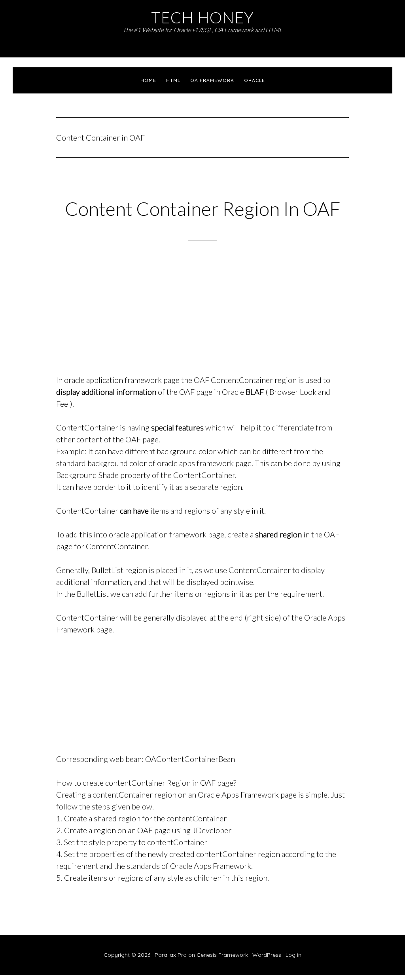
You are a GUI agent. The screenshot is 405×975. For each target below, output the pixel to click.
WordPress (266, 954)
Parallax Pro (171, 954)
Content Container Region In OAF (203, 208)
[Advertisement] (202, 317)
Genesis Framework (222, 954)
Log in (293, 954)
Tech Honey (202, 17)
